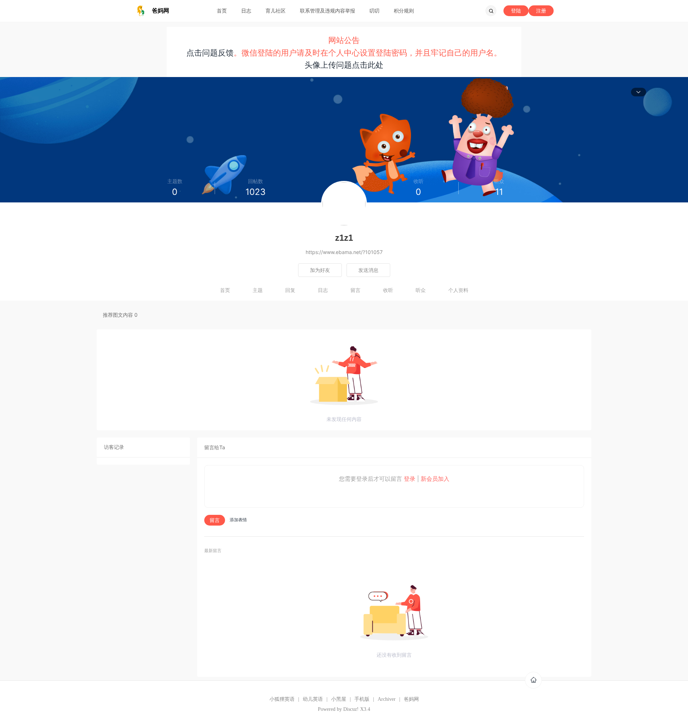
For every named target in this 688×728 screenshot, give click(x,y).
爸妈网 (411, 699)
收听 (388, 290)
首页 (222, 11)
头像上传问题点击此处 (344, 65)
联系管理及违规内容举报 (327, 11)
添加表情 (238, 519)
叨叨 (374, 11)
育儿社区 (276, 11)
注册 (541, 11)
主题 (258, 290)
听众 (421, 290)
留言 (355, 290)
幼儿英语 (313, 699)
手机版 (361, 699)
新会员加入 (435, 478)
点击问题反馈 (210, 52)
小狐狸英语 (282, 699)
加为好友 (320, 270)
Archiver (387, 699)
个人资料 (458, 290)
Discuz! (351, 709)
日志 (246, 11)
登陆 (516, 11)
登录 (409, 478)
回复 (290, 290)
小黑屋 (338, 699)
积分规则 (404, 11)
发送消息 (368, 270)
